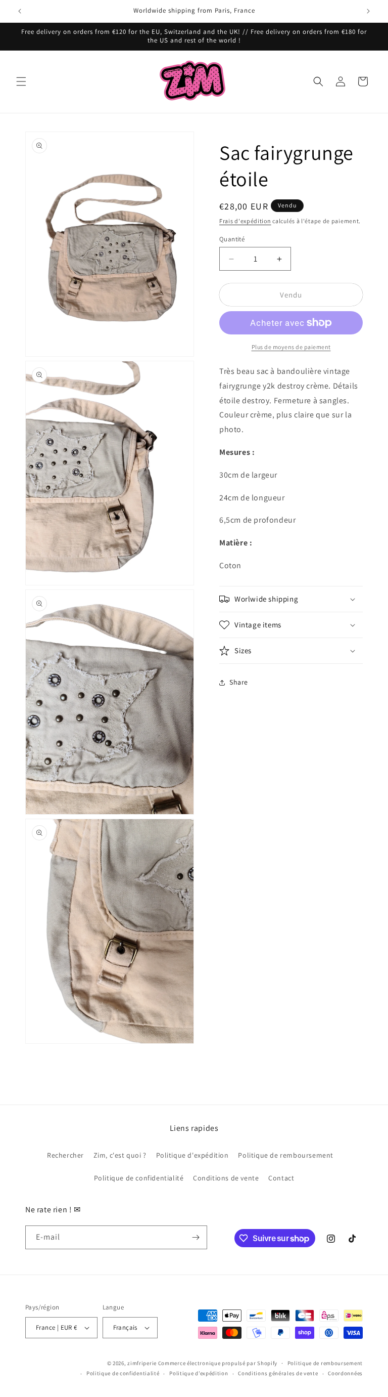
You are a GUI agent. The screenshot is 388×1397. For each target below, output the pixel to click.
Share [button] (238, 682)
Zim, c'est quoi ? (120, 1155)
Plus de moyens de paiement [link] (291, 347)
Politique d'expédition (192, 1155)
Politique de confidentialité (139, 1177)
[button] (21, 81)
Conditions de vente (226, 1177)
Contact (281, 1177)
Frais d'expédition (245, 221)
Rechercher (65, 1155)
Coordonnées (345, 1373)
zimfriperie (142, 1363)
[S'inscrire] (195, 1237)
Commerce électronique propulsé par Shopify (217, 1363)
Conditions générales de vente (278, 1373)
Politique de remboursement (285, 1155)
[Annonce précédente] (20, 11)
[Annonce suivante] (368, 11)
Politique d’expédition (198, 1373)
